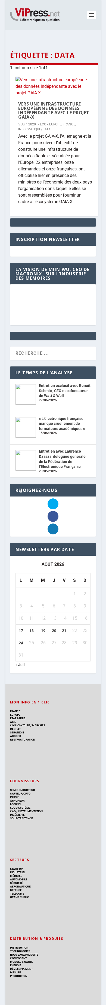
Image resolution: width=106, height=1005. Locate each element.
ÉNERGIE (15, 965)
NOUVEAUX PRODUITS (24, 954)
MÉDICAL (16, 875)
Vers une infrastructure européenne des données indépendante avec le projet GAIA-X (53, 110)
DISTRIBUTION (19, 947)
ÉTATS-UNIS (17, 718)
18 (31, 630)
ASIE (13, 721)
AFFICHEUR (17, 800)
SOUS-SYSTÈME (20, 807)
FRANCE (69, 124)
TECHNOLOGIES (20, 951)
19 (43, 630)
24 (21, 643)
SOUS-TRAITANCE (21, 818)
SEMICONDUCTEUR (22, 790)
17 (21, 630)
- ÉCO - (43, 124)
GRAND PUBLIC (19, 897)
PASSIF (14, 797)
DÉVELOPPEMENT (21, 968)
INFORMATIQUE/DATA (34, 129)
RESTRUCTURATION (22, 739)
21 (64, 630)
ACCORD (15, 736)
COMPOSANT (18, 958)
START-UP (16, 868)
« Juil (20, 665)
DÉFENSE (16, 890)
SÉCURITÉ (16, 882)
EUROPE (55, 124)
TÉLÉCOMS (17, 893)
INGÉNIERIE (17, 814)
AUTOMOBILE (18, 879)
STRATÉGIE (17, 732)
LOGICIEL (16, 804)
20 (54, 630)
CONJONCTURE (20, 725)
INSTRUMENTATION (30, 811)
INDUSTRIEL (17, 872)
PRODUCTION (18, 975)
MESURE (15, 972)
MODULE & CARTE (21, 961)
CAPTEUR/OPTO (20, 793)
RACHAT (15, 728)
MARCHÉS (38, 725)
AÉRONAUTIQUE (20, 886)
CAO (13, 811)
